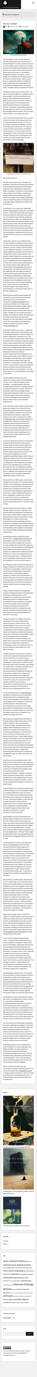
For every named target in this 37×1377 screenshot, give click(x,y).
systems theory (20, 1302)
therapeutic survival (26, 1071)
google (29, 1281)
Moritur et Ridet (10, 24)
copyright (30, 1274)
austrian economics (23, 1267)
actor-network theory (14, 1261)
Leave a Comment (25, 26)
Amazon (30, 1261)
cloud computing (15, 1270)
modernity (12, 1292)
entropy (14, 1281)
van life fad (19, 267)
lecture (7, 1288)
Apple (9, 1267)
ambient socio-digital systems (17, 1265)
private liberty (21, 1296)
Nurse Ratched (10, 325)
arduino (13, 1267)
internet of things (23, 1284)
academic (5, 1241)
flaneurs (19, 1281)
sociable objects (21, 1299)
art (16, 1267)
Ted (6, 26)
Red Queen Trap (10, 419)
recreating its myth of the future (15, 932)
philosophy (8, 1296)
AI (26, 1261)
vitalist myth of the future (21, 538)
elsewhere (28, 693)
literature (13, 1289)
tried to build (13, 210)
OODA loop (17, 1293)
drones (10, 1280)
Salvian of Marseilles (18, 302)
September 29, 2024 (13, 26)
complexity (14, 1274)
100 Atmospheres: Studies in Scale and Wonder (16, 1225)
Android (5, 1267)
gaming (23, 1281)
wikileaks (26, 1302)
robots (30, 1296)
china (5, 1271)
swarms (13, 1302)
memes (19, 1289)
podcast (15, 1296)
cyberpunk (8, 1277)
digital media (17, 1278)
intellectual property (8, 1285)
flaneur (5, 1244)
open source (23, 1293)
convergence (23, 1274)
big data (30, 1267)
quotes (26, 1296)
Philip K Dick (30, 1292)
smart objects (8, 1299)
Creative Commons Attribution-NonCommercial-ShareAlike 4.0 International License (16, 1353)
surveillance (7, 1302)
